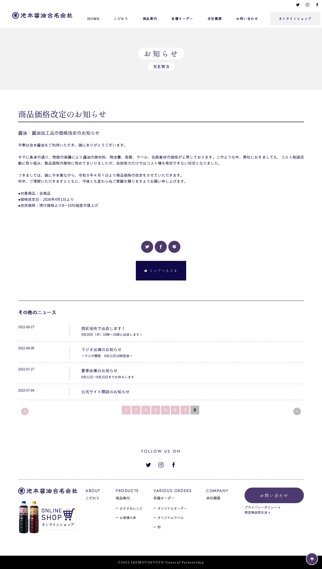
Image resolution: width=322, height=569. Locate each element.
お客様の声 (128, 518)
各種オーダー (164, 498)
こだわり (93, 498)
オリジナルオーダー (172, 508)
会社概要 (213, 498)
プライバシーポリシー (261, 507)
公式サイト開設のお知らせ (105, 392)
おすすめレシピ (131, 508)
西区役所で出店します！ (103, 328)
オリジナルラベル (170, 518)
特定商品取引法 (256, 512)
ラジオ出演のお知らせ (101, 350)
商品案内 (123, 498)
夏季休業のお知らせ (99, 371)
